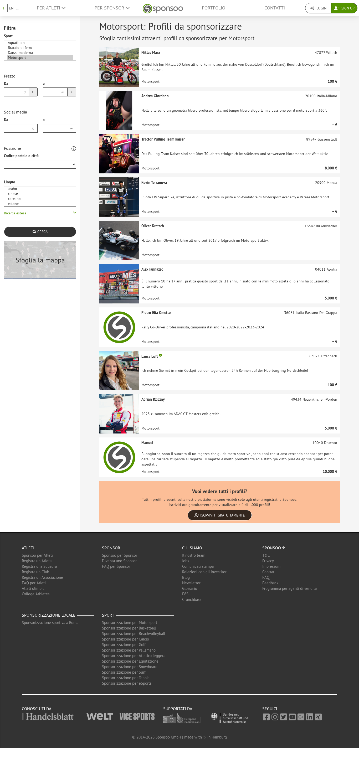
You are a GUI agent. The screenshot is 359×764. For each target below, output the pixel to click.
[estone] (40, 203)
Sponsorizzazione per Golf (124, 644)
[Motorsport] (40, 57)
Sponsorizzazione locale (48, 615)
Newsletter (191, 582)
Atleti (28, 547)
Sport (8, 36)
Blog (186, 577)
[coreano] (40, 198)
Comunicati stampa (198, 566)
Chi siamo (192, 547)
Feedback (270, 582)
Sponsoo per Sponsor (119, 555)
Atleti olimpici (33, 588)
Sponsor (111, 547)
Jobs (185, 560)
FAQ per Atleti (34, 582)
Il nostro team (193, 555)
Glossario (189, 588)
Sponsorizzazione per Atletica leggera (133, 655)
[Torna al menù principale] (163, 8)
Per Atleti (49, 8)
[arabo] (40, 188)
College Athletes (35, 593)
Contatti (274, 8)
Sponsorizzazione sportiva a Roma (50, 622)
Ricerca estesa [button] (15, 213)
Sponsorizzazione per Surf (124, 672)
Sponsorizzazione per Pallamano (129, 650)
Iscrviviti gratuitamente (222, 515)
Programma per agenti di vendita (289, 588)
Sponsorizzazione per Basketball (129, 628)
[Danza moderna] (40, 52)
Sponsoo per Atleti (37, 555)
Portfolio (213, 8)
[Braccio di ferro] (40, 47)
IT (4, 8)
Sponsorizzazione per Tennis (125, 677)
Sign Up (347, 8)
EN (11, 8)
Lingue (9, 182)
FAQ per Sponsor (116, 566)
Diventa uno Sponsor (119, 560)
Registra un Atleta (37, 560)
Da (6, 83)
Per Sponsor (110, 8)
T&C (266, 555)
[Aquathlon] (40, 42)
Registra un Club (35, 571)
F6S (185, 593)
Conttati (268, 571)
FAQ (265, 577)
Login (320, 8)
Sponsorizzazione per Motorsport (129, 622)
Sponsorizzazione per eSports (126, 683)
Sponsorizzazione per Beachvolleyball (133, 633)
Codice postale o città (21, 155)
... (17, 8)
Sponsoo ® (273, 547)
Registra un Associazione (42, 577)
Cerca (42, 231)
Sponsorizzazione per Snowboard (129, 666)
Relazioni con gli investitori (205, 571)
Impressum (271, 566)
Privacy (268, 560)
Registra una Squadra (39, 566)
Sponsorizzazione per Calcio (125, 639)
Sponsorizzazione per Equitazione (130, 661)
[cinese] (40, 193)
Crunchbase (192, 599)
